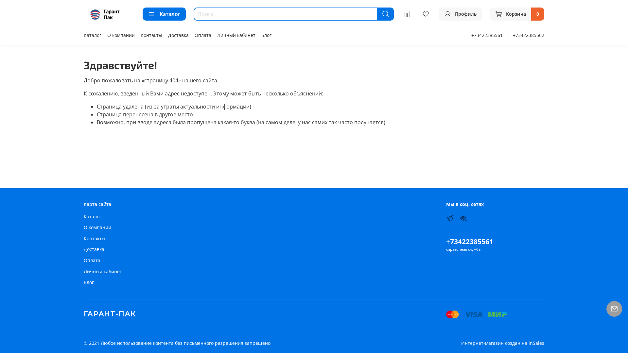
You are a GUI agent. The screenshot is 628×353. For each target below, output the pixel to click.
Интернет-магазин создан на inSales (502, 343)
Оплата (203, 35)
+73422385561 (487, 35)
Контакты (151, 35)
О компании (121, 35)
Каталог (170, 14)
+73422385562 (528, 35)
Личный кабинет (236, 35)
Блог (266, 35)
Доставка (178, 35)
